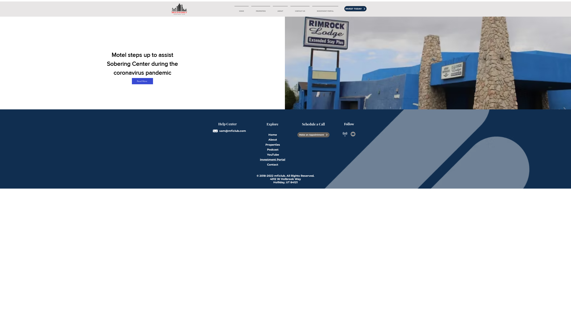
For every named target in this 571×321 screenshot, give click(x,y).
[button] (280, 10)
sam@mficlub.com (232, 131)
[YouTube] (353, 134)
